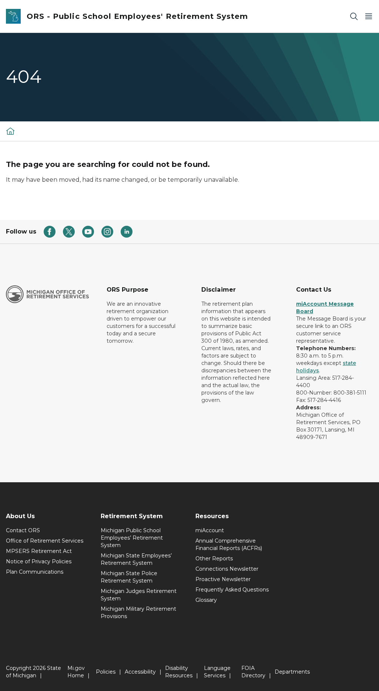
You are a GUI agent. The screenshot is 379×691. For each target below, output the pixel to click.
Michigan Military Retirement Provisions (138, 613)
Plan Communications (34, 571)
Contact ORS (23, 530)
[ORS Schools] (10, 131)
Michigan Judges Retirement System (139, 595)
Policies (105, 671)
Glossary (206, 600)
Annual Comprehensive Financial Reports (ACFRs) (228, 544)
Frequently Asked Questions (232, 589)
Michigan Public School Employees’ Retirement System (132, 538)
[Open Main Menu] (368, 16)
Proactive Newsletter (223, 579)
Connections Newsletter (226, 569)
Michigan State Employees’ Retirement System (136, 559)
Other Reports (214, 558)
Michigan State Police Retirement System (129, 577)
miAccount (209, 530)
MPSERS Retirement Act (39, 551)
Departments (292, 671)
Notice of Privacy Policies (38, 561)
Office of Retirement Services (44, 540)
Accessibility (140, 671)
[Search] (353, 16)
